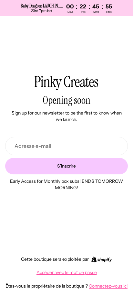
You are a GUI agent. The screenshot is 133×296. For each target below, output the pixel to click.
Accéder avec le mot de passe (66, 272)
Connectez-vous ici (108, 286)
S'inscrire (66, 166)
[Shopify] (101, 259)
